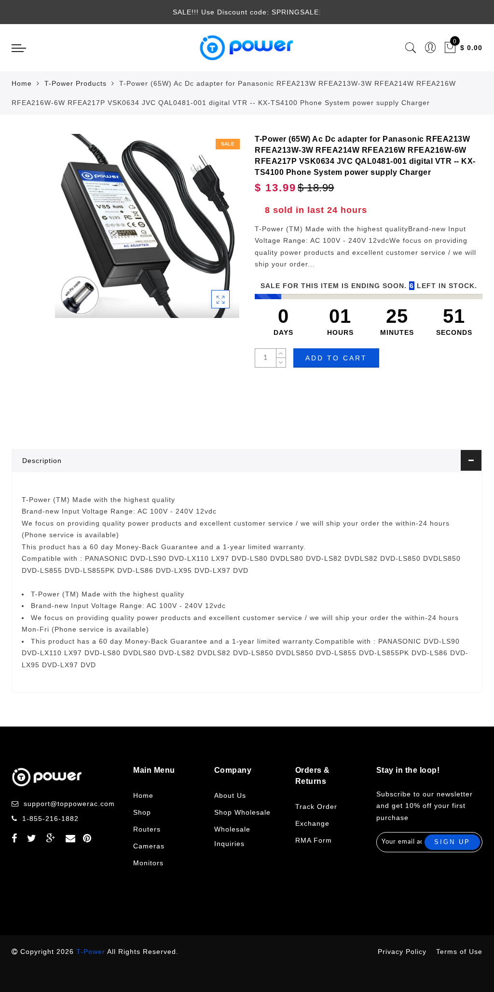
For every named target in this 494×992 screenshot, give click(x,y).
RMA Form (313, 840)
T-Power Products (75, 83)
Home (22, 83)
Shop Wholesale (242, 812)
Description (42, 460)
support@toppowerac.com (69, 803)
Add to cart (336, 358)
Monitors (148, 863)
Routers (147, 829)
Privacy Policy (402, 951)
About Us (230, 795)
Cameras (149, 846)
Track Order (316, 806)
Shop (142, 812)
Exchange (312, 823)
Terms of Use (459, 951)
